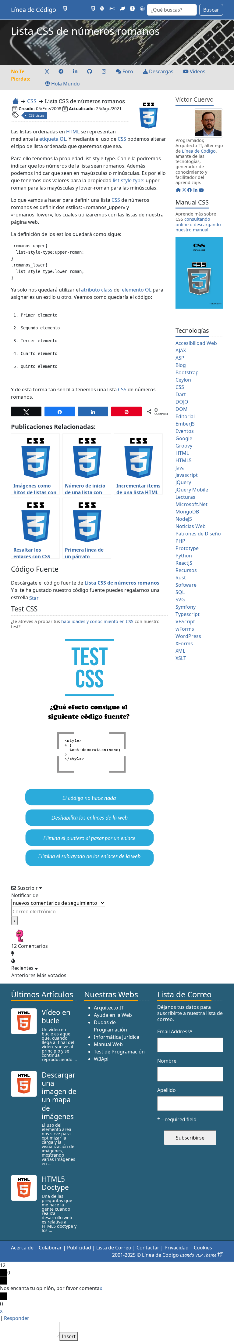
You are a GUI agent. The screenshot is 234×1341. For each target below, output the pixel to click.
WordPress (188, 636)
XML (180, 650)
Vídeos (197, 71)
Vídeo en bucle (56, 1016)
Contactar (147, 1247)
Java (180, 467)
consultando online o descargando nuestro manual (198, 224)
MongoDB (187, 511)
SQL (180, 592)
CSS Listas (36, 115)
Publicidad (79, 1247)
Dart (181, 394)
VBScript (185, 621)
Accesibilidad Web (196, 343)
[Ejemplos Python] (102, 8)
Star (34, 598)
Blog (181, 365)
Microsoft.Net (191, 504)
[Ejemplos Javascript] (84, 8)
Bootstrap (187, 372)
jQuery (183, 482)
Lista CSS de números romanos (121, 582)
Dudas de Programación (110, 1026)
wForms (185, 628)
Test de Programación (119, 1051)
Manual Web (108, 1044)
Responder (16, 1318)
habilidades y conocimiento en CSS (97, 621)
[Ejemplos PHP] (112, 8)
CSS (32, 101)
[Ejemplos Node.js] (142, 8)
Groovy (184, 445)
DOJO (182, 401)
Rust (181, 577)
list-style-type (128, 180)
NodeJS (184, 519)
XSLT (181, 658)
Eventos (185, 431)
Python (184, 555)
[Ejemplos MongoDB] (122, 8)
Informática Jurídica (116, 1037)
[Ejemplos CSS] (93, 8)
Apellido (166, 1090)
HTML (73, 131)
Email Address (175, 1031)
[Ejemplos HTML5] (65, 8)
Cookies (203, 1247)
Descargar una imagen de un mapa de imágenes (59, 1095)
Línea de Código (33, 9)
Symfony (186, 606)
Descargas (160, 71)
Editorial (185, 416)
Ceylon (183, 379)
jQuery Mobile (192, 489)
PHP (180, 541)
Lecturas (185, 497)
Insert (69, 1336)
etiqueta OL (52, 139)
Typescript (188, 614)
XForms (184, 643)
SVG (180, 599)
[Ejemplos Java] (74, 8)
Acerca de (22, 1247)
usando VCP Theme (198, 1255)
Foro (127, 71)
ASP (180, 357)
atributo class (96, 289)
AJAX (181, 350)
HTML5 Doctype (55, 1183)
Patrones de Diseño (198, 533)
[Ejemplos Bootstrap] (132, 8)
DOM (182, 409)
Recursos (186, 570)
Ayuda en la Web (113, 1015)
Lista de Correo (113, 1247)
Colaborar (50, 1247)
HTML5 (184, 460)
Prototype (187, 548)
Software (186, 585)
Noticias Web (191, 526)
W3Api (101, 1059)
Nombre (166, 1060)
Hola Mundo (65, 83)
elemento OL (136, 289)
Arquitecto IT (109, 1007)
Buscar (211, 9)
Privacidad (177, 1247)
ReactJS (184, 563)
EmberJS (185, 423)
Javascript (187, 475)
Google (184, 438)
